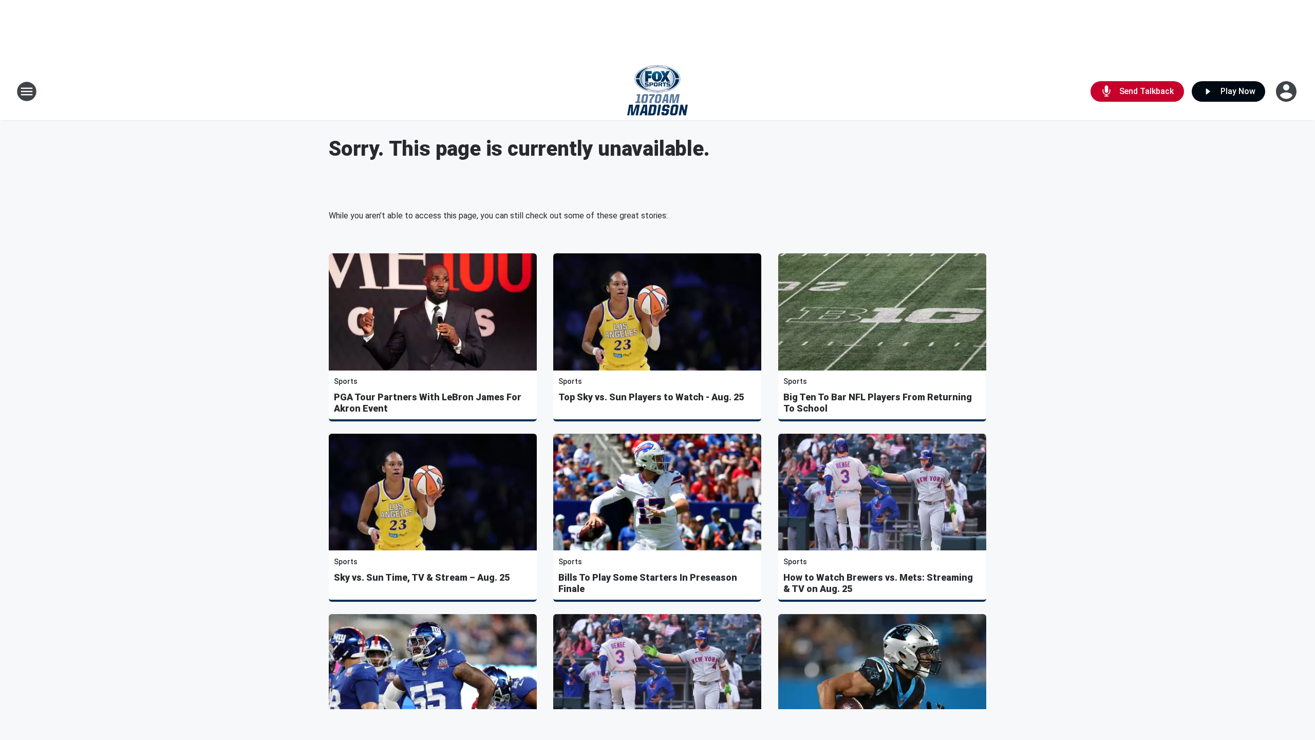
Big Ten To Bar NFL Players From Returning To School (877, 403)
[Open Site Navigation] (26, 91)
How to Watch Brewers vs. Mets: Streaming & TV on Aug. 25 (878, 583)
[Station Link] (657, 91)
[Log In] (1287, 91)
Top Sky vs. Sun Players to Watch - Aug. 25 (651, 397)
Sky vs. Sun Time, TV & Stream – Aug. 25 (422, 577)
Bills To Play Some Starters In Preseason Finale (647, 583)
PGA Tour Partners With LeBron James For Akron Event (427, 403)
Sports (346, 381)
